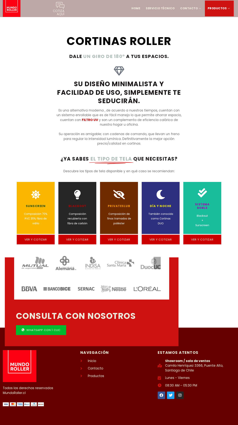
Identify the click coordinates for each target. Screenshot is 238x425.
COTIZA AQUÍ (58, 12)
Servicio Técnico (160, 8)
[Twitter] (170, 395)
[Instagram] (180, 395)
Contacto (189, 8)
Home (135, 8)
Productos (217, 8)
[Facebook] (161, 395)
